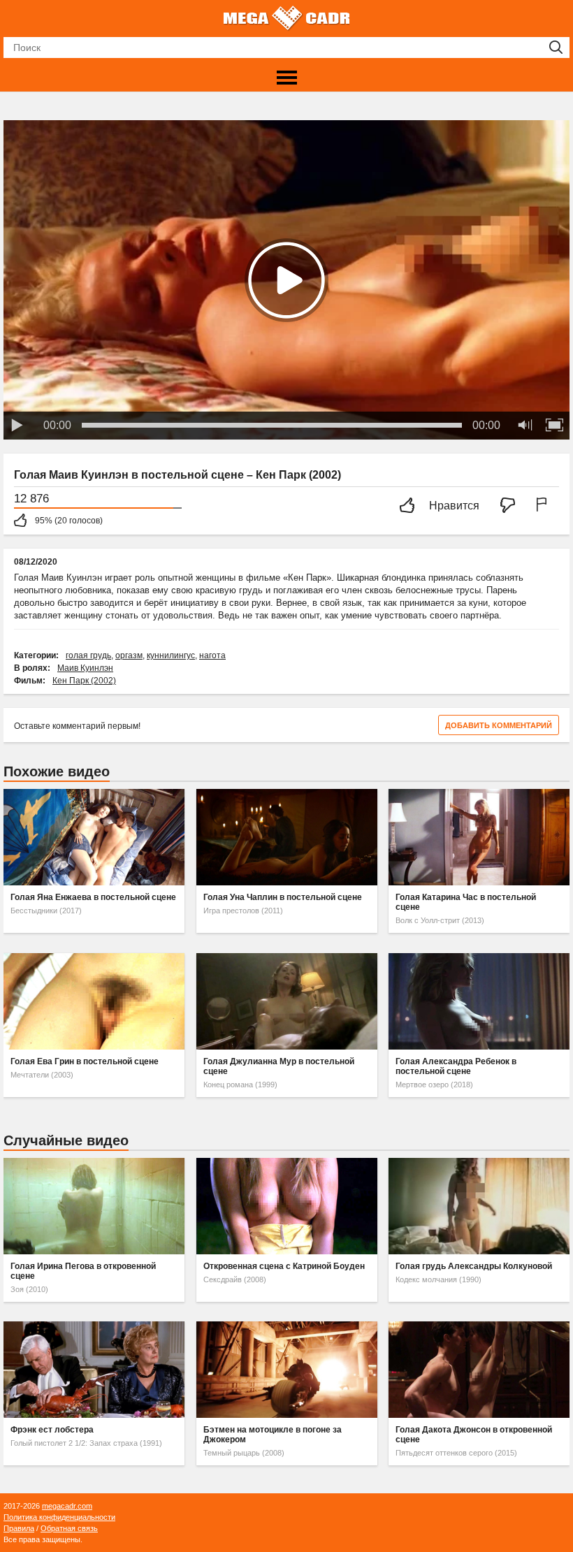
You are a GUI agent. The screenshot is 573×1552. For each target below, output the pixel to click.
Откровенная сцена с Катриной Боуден (284, 1266)
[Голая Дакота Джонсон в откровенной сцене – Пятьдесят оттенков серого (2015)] (479, 1369)
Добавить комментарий (498, 725)
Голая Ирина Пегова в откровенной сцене (83, 1271)
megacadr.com (67, 1506)
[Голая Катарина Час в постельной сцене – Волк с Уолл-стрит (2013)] (479, 837)
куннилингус (171, 655)
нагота (212, 655)
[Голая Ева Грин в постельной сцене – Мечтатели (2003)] (93, 1001)
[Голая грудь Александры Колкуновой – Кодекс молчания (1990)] (479, 1206)
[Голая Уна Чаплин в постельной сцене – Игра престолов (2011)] (286, 837)
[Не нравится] (511, 506)
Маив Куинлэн (85, 668)
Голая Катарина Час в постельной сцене (466, 902)
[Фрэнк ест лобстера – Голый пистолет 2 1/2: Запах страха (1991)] (93, 1369)
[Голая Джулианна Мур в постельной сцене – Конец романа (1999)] (286, 1001)
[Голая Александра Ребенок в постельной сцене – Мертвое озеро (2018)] (479, 1001)
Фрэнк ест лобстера (52, 1430)
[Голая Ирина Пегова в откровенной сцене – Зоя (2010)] (93, 1206)
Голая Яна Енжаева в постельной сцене (93, 897)
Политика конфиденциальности (59, 1517)
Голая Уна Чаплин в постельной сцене (282, 897)
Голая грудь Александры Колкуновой (474, 1266)
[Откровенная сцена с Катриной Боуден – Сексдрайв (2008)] (286, 1206)
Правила (18, 1528)
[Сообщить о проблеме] (544, 506)
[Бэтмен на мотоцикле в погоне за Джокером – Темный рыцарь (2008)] (286, 1369)
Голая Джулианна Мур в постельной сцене (278, 1066)
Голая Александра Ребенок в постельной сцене (456, 1066)
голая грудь (88, 655)
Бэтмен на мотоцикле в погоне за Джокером (272, 1434)
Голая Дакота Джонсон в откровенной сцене (474, 1434)
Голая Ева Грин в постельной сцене (84, 1061)
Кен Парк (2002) (84, 681)
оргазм (129, 655)
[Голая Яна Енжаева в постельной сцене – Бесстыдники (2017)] (93, 837)
